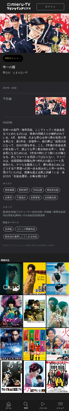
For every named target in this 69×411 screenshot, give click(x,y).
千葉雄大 (21, 197)
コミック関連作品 (26, 229)
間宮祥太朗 (52, 190)
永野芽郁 (35, 197)
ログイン (50, 6)
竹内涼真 (37, 190)
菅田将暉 (9, 190)
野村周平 (23, 190)
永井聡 (8, 229)
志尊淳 (8, 197)
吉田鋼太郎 (50, 197)
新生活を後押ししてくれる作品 (21, 236)
